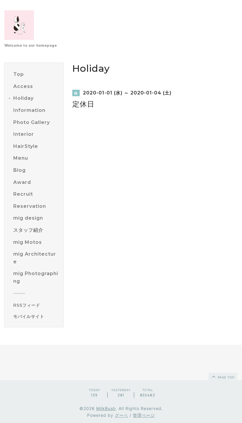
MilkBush (106, 408)
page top (225, 377)
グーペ (121, 415)
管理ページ (144, 415)
